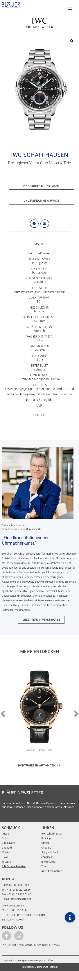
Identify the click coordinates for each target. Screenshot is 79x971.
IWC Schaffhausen (39, 154)
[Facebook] (6, 935)
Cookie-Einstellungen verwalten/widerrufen (27, 960)
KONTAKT (10, 878)
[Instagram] (19, 935)
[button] (72, 41)
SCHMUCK (11, 827)
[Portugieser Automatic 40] (39, 707)
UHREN (47, 827)
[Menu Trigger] (70, 8)
